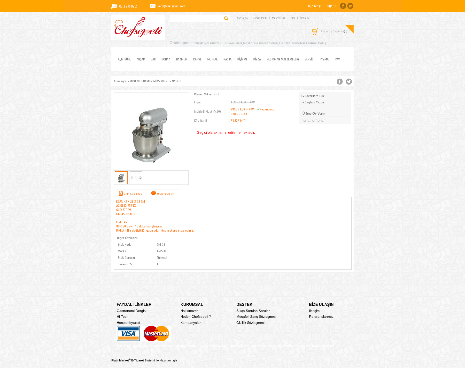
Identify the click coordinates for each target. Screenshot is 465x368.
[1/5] (304, 120)
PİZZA (257, 59)
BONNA (166, 59)
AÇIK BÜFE (124, 59)
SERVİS (309, 59)
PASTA (228, 59)
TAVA (337, 59)
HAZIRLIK (181, 59)
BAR (153, 59)
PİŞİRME (242, 59)
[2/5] (306, 120)
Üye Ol (331, 6)
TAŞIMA (324, 59)
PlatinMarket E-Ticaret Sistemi (133, 360)
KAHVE (197, 59)
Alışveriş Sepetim (334, 31)
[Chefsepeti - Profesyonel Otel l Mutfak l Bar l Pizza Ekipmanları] (138, 35)
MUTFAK (212, 59)
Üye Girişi (314, 6)
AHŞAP (141, 59)
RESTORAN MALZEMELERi (283, 59)
